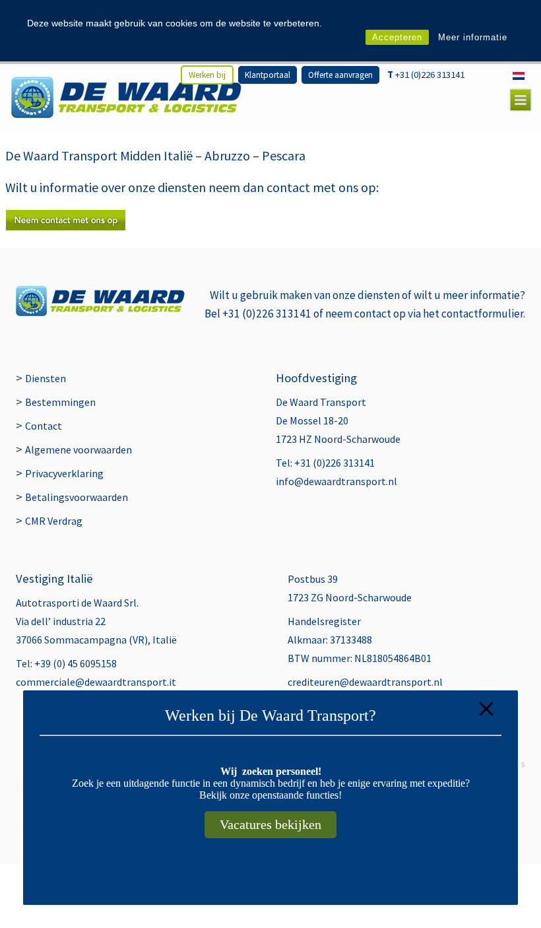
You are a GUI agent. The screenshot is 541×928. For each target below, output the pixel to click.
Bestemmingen (60, 402)
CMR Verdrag (53, 520)
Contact (43, 425)
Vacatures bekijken (270, 824)
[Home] (126, 97)
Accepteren (397, 37)
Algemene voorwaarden (78, 449)
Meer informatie (472, 37)
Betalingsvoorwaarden (76, 497)
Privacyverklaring (64, 473)
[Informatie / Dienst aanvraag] (65, 226)
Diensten (45, 378)
